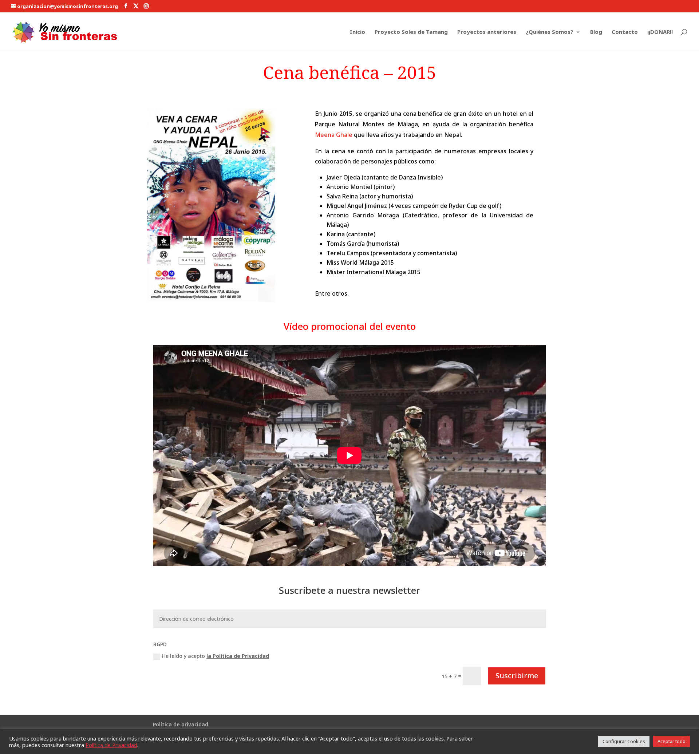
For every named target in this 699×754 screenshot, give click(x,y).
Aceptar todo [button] (671, 741)
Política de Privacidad (111, 745)
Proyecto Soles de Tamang (411, 32)
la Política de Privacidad (237, 655)
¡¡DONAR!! (660, 32)
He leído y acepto (215, 655)
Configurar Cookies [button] (624, 741)
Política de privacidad (180, 724)
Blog (596, 32)
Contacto (625, 32)
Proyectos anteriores (486, 32)
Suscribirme (516, 675)
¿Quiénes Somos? (549, 32)
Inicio (357, 32)
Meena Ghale (333, 135)
